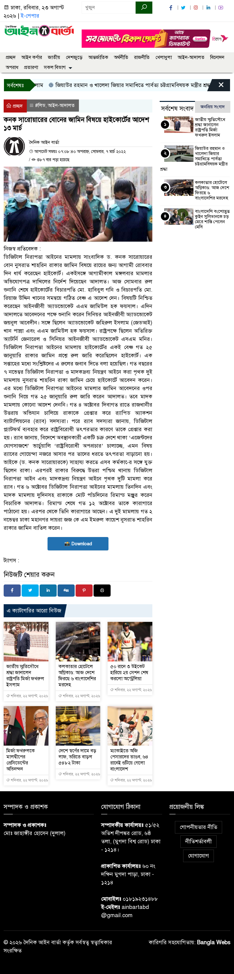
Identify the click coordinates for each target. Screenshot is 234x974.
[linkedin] (209, 7)
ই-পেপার (30, 15)
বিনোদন (217, 57)
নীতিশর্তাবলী (198, 841)
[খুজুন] (144, 8)
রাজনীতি (142, 57)
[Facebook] (12, 590)
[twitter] (184, 7)
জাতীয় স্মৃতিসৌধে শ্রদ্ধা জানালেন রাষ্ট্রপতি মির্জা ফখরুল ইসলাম (25, 676)
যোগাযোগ (198, 855)
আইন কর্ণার (31, 57)
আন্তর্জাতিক (98, 57)
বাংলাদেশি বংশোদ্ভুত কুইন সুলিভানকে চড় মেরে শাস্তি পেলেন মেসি (212, 219)
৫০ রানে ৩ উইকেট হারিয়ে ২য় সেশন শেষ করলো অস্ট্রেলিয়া (129, 673)
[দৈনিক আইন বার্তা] (39, 30)
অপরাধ (12, 67)
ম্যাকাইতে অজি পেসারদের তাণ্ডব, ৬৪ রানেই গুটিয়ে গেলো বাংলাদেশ (129, 760)
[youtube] (221, 7)
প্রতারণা (31, 67)
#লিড (40, 105)
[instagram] (196, 7)
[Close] (216, 86)
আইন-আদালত (191, 57)
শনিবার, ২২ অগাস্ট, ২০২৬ (29, 696)
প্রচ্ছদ (11, 57)
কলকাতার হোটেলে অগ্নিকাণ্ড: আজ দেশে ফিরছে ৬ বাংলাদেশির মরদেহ (77, 676)
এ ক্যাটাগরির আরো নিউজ (34, 610)
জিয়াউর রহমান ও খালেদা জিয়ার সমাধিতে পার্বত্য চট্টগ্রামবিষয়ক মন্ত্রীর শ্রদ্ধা (120, 85)
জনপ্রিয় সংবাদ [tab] (212, 106)
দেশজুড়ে (74, 57)
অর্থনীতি (121, 57)
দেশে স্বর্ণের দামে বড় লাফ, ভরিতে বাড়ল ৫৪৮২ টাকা (77, 757)
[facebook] (171, 7)
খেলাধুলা (163, 57)
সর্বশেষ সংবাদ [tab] (177, 109)
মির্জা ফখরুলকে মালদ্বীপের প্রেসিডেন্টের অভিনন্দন (20, 760)
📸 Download (78, 543)
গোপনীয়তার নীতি (198, 827)
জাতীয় (54, 57)
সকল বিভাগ (55, 67)
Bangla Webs (213, 942)
